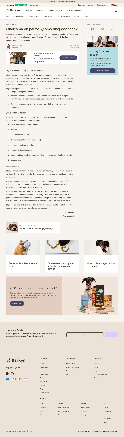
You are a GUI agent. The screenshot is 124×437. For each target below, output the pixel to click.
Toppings (43, 389)
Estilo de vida (47, 16)
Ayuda (96, 367)
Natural (106, 407)
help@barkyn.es (13, 368)
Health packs (44, 367)
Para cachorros (45, 371)
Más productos (56, 10)
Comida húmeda (45, 392)
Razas (76, 16)
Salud (86, 16)
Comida (29, 10)
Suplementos (41, 10)
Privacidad (97, 378)
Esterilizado (107, 411)
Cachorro (43, 407)
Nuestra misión (70, 371)
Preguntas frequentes (85, 5)
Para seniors (44, 378)
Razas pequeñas (63, 407)
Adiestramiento (19, 16)
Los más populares (63, 16)
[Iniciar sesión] (116, 10)
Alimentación (33, 16)
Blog (7, 16)
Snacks (42, 385)
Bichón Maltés (85, 407)
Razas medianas (63, 411)
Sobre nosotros (102, 5)
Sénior (42, 415)
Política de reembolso (100, 374)
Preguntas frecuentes (100, 371)
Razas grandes (63, 415)
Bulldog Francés (86, 415)
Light (105, 422)
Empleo (96, 363)
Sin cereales (107, 418)
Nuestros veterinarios (74, 10)
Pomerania (84, 411)
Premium (106, 415)
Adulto (42, 411)
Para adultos (44, 374)
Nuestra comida (70, 363)
